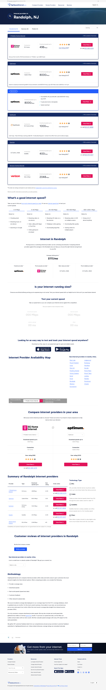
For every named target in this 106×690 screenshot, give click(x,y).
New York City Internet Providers (37, 669)
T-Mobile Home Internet (17, 36)
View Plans (85, 45)
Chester (86, 384)
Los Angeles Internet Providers (37, 661)
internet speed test (53, 203)
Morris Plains (87, 371)
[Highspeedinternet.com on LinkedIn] (89, 673)
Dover (71, 378)
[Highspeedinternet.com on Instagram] (83, 673)
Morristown (87, 381)
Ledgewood (87, 360)
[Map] (38, 381)
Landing (86, 376)
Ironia (71, 365)
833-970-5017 (89, 155)
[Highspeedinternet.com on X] (81, 673)
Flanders (86, 378)
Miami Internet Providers (36, 672)
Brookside (72, 381)
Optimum (13, 63)
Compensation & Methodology (39, 685)
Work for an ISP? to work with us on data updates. (22, 191)
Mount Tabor (87, 373)
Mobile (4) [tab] (35, 29)
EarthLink (13, 115)
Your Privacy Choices (63, 685)
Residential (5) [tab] (13, 29)
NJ (12, 637)
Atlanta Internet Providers (36, 675)
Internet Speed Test (58, 661)
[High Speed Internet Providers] (17, 5)
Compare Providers (37, 5)
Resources (61, 5)
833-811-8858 (89, 127)
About (78, 661)
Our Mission (79, 664)
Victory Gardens (74, 373)
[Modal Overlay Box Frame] (53, 648)
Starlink (12, 142)
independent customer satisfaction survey (46, 188)
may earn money (12, 1)
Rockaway (87, 363)
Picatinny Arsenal (74, 371)
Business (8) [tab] (24, 29)
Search (95, 5)
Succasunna (73, 386)
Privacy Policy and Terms (51, 685)
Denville (86, 368)
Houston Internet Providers (36, 667)
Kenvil (71, 376)
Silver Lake (72, 360)
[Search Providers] (22, 668)
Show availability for (15, 401)
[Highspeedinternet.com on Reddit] (86, 673)
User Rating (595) (64, 48)
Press (78, 669)
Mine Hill (72, 368)
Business (69, 5)
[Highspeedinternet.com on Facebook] (78, 673)
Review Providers (51, 5)
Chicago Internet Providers (36, 664)
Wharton (72, 384)
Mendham (87, 365)
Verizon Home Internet (17, 165)
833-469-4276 (89, 48)
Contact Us (79, 667)
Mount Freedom (74, 363)
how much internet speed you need (31, 203)
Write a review (20, 549)
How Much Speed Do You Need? (60, 664)
